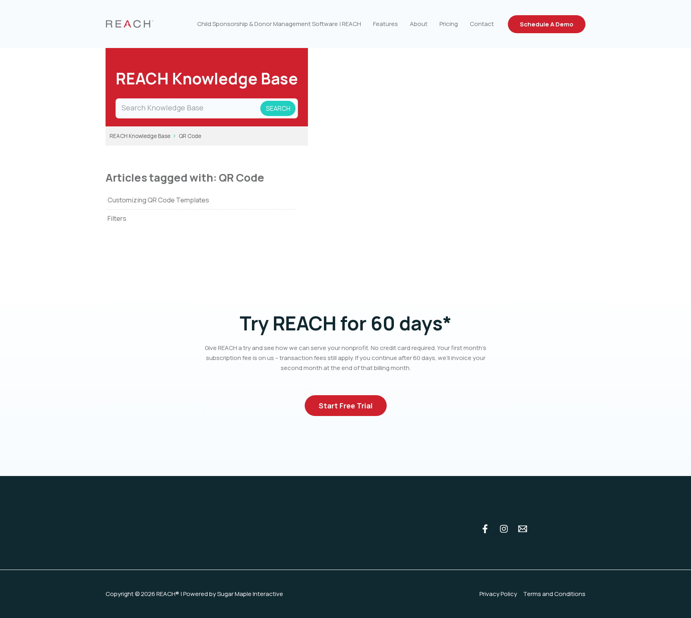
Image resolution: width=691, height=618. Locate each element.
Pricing (448, 24)
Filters (117, 218)
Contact (482, 24)
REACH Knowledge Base (140, 136)
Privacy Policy (498, 594)
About (418, 24)
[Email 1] (522, 528)
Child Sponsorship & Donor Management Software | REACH (279, 24)
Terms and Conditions (554, 594)
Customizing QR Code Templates (158, 199)
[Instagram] (503, 528)
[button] (546, 24)
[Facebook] (485, 528)
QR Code (190, 136)
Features (385, 24)
